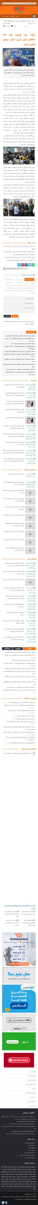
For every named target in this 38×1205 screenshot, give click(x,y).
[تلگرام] (29, 264)
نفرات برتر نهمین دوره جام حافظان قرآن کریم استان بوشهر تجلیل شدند (19, 39)
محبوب (17, 648)
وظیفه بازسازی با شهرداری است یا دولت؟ (14, 531)
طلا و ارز (33, 380)
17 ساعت (6, 702)
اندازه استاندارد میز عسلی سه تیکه (16, 474)
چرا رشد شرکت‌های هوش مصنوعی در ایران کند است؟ (21, 1124)
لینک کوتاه (25, 269)
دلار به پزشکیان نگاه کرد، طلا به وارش (15, 418)
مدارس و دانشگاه (30, 698)
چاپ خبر (7, 26)
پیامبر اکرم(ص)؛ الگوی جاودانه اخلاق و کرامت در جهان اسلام (19, 252)
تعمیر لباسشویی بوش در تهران (27, 1155)
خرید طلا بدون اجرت (29, 1153)
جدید (29, 648)
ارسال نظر (15, 316)
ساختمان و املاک (30, 470)
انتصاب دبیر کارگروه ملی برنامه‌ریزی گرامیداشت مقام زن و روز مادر (19, 907)
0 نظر (14, 26)
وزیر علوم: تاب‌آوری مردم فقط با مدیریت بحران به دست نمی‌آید (19, 705)
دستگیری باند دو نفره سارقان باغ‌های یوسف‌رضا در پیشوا (20, 260)
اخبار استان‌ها (31, 24)
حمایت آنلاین (31, 1145)
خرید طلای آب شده (29, 1157)
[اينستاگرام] (6, 1202)
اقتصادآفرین (31, 1148)
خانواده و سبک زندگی (28, 749)
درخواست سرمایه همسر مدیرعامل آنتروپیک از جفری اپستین (20, 1134)
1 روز (13, 719)
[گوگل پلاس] (22, 264)
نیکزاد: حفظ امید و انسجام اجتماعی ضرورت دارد (23, 344)
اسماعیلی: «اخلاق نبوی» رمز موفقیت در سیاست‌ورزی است (20, 369)
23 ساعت (30, 713)
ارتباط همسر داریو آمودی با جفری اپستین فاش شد (22, 1131)
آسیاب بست (31, 1150)
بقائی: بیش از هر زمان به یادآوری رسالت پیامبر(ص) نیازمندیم (19, 336)
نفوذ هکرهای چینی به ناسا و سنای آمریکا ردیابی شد (22, 743)
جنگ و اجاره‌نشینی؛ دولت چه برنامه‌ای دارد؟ (13, 515)
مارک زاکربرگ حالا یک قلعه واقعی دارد (25, 1121)
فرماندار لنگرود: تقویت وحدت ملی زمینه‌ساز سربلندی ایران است (19, 257)
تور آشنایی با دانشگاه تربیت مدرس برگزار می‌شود (22, 702)
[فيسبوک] (26, 264)
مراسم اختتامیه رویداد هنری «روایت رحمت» (13, 580)
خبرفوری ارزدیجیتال (29, 1143)
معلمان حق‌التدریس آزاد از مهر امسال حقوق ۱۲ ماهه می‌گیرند (19, 351)
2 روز (28, 735)
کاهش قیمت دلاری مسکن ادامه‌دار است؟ (14, 540)
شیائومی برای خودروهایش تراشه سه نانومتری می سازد (21, 710)
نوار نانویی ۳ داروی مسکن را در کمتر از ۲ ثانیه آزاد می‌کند (20, 722)
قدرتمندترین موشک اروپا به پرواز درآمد (25, 719)
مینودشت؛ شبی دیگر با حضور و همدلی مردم (23, 254)
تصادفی (7, 648)
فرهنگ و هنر (31, 559)
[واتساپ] (33, 264)
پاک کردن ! (7, 316)
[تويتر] (19, 264)
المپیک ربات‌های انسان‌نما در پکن (26, 716)
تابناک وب (26, 1194)
